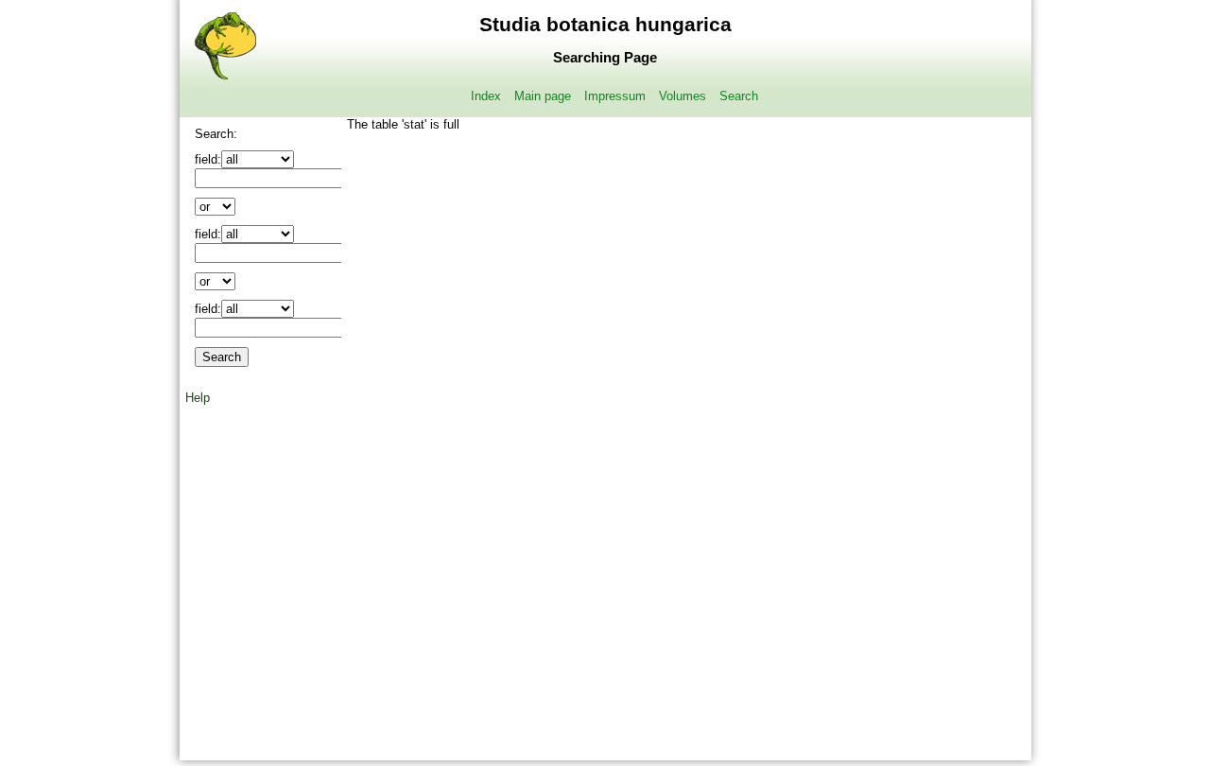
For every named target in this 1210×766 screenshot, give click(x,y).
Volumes (682, 96)
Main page (542, 96)
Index (486, 96)
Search (738, 96)
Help (197, 398)
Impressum (615, 96)
